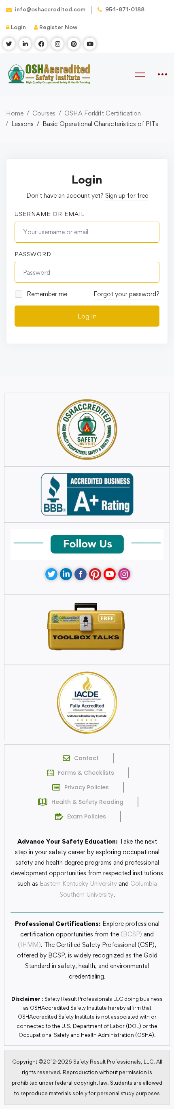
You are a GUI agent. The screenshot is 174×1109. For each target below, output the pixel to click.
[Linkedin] (66, 574)
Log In (87, 316)
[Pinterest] (95, 574)
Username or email (50, 213)
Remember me (46, 294)
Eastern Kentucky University (78, 883)
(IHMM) (29, 945)
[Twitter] (51, 574)
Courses (43, 113)
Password (33, 253)
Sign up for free (126, 195)
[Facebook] (80, 574)
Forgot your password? (126, 294)
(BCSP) (131, 934)
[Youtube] (110, 574)
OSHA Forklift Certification (102, 113)
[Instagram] (124, 574)
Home (14, 113)
